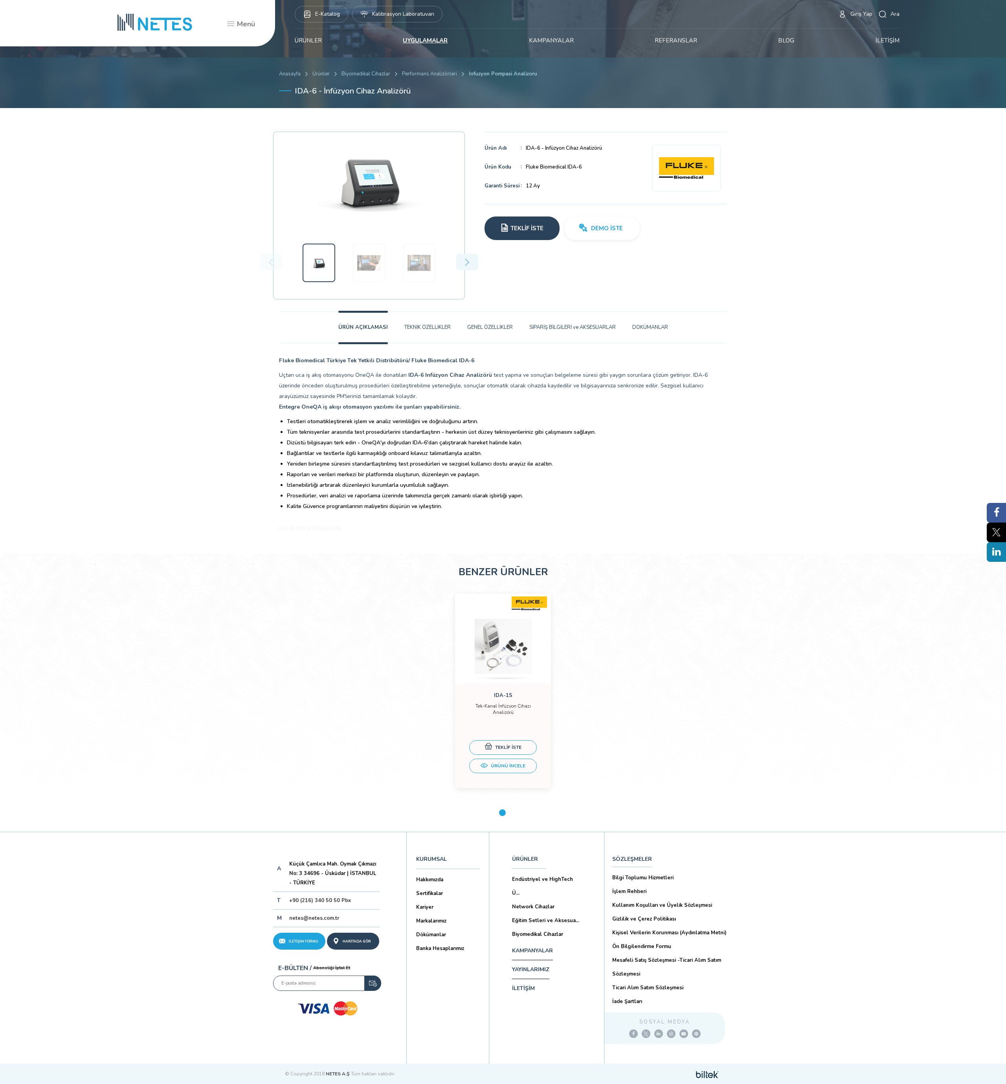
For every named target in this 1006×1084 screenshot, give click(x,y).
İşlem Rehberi (629, 891)
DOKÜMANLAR (650, 327)
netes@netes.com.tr (314, 918)
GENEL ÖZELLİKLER (490, 327)
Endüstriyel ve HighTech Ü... (542, 886)
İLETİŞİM (888, 40)
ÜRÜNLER (308, 40)
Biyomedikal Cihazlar (365, 73)
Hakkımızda (429, 879)
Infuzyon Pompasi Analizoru (503, 73)
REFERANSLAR (676, 40)
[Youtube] (683, 1033)
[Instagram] (671, 1033)
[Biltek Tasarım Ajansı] (707, 1074)
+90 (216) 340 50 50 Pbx (320, 900)
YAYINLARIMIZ (530, 969)
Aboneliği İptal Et (331, 968)
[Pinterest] (696, 1033)
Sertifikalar (429, 893)
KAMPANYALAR (551, 40)
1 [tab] (502, 812)
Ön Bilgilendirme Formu (641, 946)
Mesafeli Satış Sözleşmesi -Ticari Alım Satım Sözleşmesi (666, 967)
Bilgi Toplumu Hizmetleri (643, 877)
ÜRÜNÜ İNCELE (507, 766)
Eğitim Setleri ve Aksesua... (545, 920)
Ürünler (321, 73)
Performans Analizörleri (429, 73)
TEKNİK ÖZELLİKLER (427, 327)
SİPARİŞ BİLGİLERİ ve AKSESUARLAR (572, 327)
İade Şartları (627, 1001)
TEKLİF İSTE (507, 747)
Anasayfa (290, 73)
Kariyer (424, 907)
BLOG (786, 40)
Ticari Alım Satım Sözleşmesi (647, 987)
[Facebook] (633, 1033)
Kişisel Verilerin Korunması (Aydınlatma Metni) (669, 932)
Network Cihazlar (533, 906)
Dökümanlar (431, 934)
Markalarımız (431, 920)
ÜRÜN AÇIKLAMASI (363, 327)
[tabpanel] (503, 691)
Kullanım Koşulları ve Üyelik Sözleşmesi (662, 905)
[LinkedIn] (658, 1033)
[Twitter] (646, 1033)
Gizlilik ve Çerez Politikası (644, 919)
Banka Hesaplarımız (440, 948)
